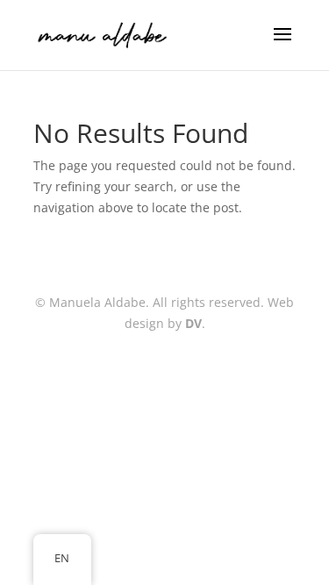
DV (193, 323)
